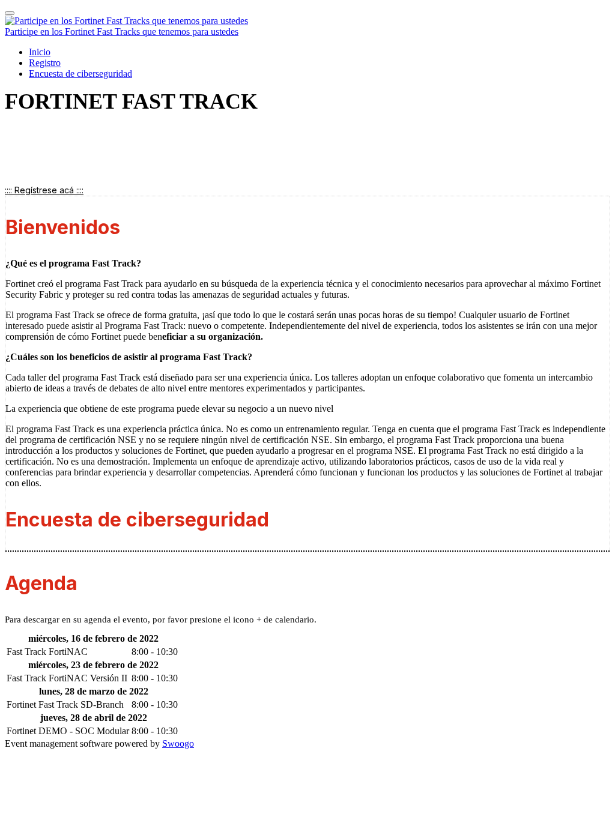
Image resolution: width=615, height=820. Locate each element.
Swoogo (178, 743)
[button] (44, 190)
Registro (45, 63)
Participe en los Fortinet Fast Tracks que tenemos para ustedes (121, 31)
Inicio (39, 52)
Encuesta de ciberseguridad (80, 73)
